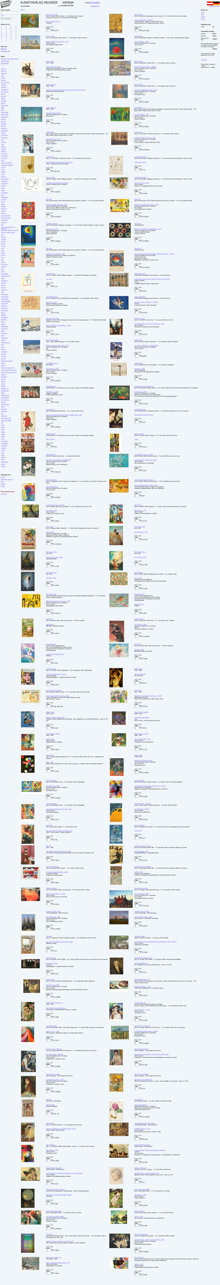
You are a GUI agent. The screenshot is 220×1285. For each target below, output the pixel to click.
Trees (3, 455)
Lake (2, 292)
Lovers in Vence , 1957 (141, 114)
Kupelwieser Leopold (140, 888)
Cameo (3, 133)
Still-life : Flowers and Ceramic (55, 717)
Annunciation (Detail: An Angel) (143, 415)
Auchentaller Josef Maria (53, 690)
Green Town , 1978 (140, 391)
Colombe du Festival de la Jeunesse (57, 183)
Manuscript (4, 310)
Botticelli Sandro (51, 386)
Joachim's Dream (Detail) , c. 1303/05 (146, 302)
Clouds (3, 167)
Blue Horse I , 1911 (140, 510)
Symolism (4, 445)
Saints (3, 406)
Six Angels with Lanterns (53, 113)
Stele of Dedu (50, 1105)
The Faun (49, 279)
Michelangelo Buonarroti (141, 979)
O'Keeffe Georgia (51, 1026)
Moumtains (4, 326)
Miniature (4, 315)
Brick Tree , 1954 (51, 302)
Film (2, 224)
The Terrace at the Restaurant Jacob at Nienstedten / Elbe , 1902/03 (155, 941)
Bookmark (4, 117)
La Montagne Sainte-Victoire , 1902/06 (146, 1031)
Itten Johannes (50, 1145)
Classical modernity (7, 165)
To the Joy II (138, 830)
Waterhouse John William (142, 1189)
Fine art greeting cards (8, 232)
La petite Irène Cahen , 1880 (55, 1079)
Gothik (3, 253)
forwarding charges (7, 479)
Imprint (3, 484)
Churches (4, 158)
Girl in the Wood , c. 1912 (142, 1009)
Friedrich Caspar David (53, 911)
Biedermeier (4, 105)
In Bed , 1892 (138, 872)
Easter (3, 204)
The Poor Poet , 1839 (52, 985)
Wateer (3, 457)
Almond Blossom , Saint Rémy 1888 (145, 460)
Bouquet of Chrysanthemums (143, 1079)
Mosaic (3, 324)
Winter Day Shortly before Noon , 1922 (146, 204)
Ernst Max (49, 825)
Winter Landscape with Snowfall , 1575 (58, 1262)
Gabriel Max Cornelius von (54, 1002)
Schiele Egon (138, 132)
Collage (3, 172)
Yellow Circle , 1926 (52, 229)
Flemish (3, 237)
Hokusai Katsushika (52, 318)
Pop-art (3, 379)
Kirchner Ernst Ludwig (141, 712)
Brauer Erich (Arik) (52, 14)
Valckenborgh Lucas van (53, 1257)
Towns (3, 450)
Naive (3, 335)
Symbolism (4, 443)
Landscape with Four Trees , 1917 (145, 137)
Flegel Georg (138, 1099)
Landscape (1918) (140, 162)
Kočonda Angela (139, 594)
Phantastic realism (6, 361)
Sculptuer (4, 409)
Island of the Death (52, 963)
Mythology (4, 333)
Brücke (3, 126)
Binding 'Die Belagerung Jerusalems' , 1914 (147, 229)
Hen (2, 260)
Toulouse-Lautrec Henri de (142, 846)
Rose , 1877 (138, 578)
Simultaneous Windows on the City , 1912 (59, 809)
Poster (3, 384)
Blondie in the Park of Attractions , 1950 (58, 601)
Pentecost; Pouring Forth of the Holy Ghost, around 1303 (152, 279)
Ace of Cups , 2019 (140, 557)
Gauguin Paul (138, 755)
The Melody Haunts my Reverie (56, 674)
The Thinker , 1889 (140, 624)
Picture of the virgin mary (8, 372)
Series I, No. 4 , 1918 (52, 1031)
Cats (2, 144)
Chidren (3, 146)
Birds (2, 110)
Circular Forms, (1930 (53, 786)
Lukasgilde (4, 303)
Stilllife (3, 436)
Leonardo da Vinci (140, 409)
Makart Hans (138, 669)
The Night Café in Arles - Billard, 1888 (145, 485)
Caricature (4, 135)
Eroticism (4, 208)
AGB (2, 481)
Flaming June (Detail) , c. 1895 (55, 893)
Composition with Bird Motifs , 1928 (57, 872)
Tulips (136, 439)
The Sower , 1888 (51, 510)
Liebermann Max (139, 936)
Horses (3, 267)
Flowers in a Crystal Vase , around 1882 (58, 460)
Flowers (3, 241)
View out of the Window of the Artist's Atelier (59, 942)
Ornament (4, 351)
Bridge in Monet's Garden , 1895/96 (145, 67)
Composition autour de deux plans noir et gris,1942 (150, 786)
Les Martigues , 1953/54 (141, 809)
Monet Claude (50, 36)
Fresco (3, 246)
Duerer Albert (50, 61)
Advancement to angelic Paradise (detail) (58, 1195)
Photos (3, 365)
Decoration (4, 192)
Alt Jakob (49, 936)
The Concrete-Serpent (53, 21)
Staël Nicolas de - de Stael (142, 803)
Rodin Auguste (138, 619)
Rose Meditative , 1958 (141, 41)
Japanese (4, 289)
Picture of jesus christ (7, 367)
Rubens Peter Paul (140, 1168)
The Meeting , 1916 (52, 1150)
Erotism (3, 211)
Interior (3, 285)
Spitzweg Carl (50, 979)
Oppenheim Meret (51, 296)
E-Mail (3, 486)
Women (3, 466)
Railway (3, 386)
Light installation (6, 301)
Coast (3, 169)
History (3, 262)
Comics (3, 176)
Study (3, 439)
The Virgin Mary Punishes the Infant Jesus (59, 831)
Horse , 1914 (50, 532)
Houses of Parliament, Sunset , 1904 (145, 90)
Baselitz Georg (139, 1257)
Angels (3, 78)
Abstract (3, 71)
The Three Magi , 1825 (141, 893)
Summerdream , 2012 (141, 532)
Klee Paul (49, 199)
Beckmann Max (139, 434)
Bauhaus (3, 101)
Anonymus (137, 223)
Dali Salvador (138, 36)
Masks (3, 312)
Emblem (3, 206)
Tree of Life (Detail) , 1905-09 (143, 20)
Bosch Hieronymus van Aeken (55, 1189)
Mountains (4, 328)
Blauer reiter (5, 114)
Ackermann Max (139, 825)
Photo (3, 363)
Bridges (3, 119)
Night (2, 345)
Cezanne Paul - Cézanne (142, 1026)
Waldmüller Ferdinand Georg (143, 958)
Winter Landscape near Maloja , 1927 (57, 345)
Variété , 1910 (50, 739)
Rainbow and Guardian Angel (55, 654)
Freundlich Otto (139, 780)
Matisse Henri (50, 712)
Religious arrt (5, 395)
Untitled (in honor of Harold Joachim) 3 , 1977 (60, 1241)
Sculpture (4, 411)
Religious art (5, 397)
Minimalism (4, 317)
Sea (2, 413)
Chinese (3, 151)
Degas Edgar (50, 1123)
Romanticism (5, 404)
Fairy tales (4, 220)
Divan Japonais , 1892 (141, 851)
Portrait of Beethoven (140, 963)
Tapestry (3, 448)
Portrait (3, 381)
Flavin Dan (49, 1234)
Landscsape (5, 299)
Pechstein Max (139, 1211)
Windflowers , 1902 (140, 1195)
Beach (3, 103)
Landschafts (5, 296)
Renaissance (5, 400)
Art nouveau (5, 91)
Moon (2, 322)
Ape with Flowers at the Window (56, 1008)
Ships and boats (6, 418)
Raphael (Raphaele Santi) (142, 1145)
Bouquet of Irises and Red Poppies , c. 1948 (148, 696)
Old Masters (5, 63)
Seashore (4, 416)
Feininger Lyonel (139, 318)
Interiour (3, 287)
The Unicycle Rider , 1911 (142, 739)
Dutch (3, 202)
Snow (2, 425)
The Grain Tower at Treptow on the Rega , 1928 (149, 324)
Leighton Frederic (51, 888)
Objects (3, 349)
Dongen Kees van (140, 1002)
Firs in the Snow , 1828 (53, 917)
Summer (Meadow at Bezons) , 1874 (57, 41)
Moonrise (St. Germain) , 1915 (55, 254)
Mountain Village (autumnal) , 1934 (56, 204)
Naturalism (4, 338)
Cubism (3, 185)
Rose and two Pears (140, 1105)
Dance (3, 188)
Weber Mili (49, 619)
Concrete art (5, 179)
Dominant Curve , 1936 (141, 183)
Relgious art (4, 388)
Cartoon (3, 142)
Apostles (3, 87)
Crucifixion (4, 183)
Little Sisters (50, 624)
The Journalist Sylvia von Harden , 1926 (58, 851)
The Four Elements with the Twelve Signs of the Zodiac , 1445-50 (154, 254)
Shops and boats (6, 420)
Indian (3, 278)
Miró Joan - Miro (51, 594)
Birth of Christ (50, 439)
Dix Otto (48, 846)
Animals (3, 80)
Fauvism (3, 222)
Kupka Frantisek (51, 480)
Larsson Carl (50, 409)
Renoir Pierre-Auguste (141, 1049)
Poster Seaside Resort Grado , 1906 (57, 696)
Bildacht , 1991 (138, 1264)
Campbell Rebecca (52, 363)
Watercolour (5, 462)
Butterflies (4, 128)
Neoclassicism (5, 342)
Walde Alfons (138, 340)
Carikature (4, 137)
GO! (2, 15)
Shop (22, 9)
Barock (3, 94)
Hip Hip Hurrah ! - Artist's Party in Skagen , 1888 (149, 1239)
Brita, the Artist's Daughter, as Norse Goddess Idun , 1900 (64, 415)
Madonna (4, 306)
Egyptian (48, 1099)
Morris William (138, 572)
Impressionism (5, 276)
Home (203, 12)
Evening (3, 213)
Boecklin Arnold (51, 958)
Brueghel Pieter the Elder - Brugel (144, 1123)
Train (2, 452)
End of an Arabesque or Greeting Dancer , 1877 (60, 1128)
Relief (2, 393)
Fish (2, 234)
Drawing (3, 199)
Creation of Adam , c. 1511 (142, 986)
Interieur (3, 283)
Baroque (3, 96)
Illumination (4, 273)
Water (3, 459)
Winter (3, 464)
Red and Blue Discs (52, 487)
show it (3, 477)
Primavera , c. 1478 (52, 391)
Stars (2, 429)
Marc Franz (138, 505)
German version (215, 6)
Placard (3, 374)
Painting (3, 354)
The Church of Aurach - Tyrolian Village (146, 345)
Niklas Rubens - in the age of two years (146, 1173)
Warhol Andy (50, 755)
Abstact (3, 68)
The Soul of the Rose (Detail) (55, 1216)
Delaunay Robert (51, 780)
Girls (2, 250)
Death (3, 190)
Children (3, 149)
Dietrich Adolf (138, 363)
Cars (2, 140)
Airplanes (4, 73)
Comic (3, 174)
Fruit (2, 248)
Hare (2, 257)
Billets (3, 107)
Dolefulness (4, 197)
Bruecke (3, 121)
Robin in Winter (139, 604)
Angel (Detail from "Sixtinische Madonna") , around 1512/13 (64, 1173)
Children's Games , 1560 (142, 1128)
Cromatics (4, 181)
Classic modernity (6, 163)
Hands (3, 255)
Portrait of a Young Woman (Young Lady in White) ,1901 (151, 1054)
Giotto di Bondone (139, 273)
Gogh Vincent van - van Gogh (143, 454)
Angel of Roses (139, 649)
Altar (2, 75)
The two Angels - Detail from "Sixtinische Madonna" (150, 1150)
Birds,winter (4, 112)
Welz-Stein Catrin (139, 526)
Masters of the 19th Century (9, 59)
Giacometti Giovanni (52, 340)
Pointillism (4, 377)
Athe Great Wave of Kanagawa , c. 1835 (58, 325)
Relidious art (5, 390)
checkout (204, 59)
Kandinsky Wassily (140, 157)
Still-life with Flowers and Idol (143, 760)
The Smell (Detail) (139, 674)
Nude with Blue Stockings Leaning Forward (59, 162)
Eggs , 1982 (49, 762)
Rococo (3, 402)
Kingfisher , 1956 (139, 368)
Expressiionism (5, 215)
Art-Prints (4, 494)
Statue (3, 432)
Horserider (4, 264)
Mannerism (4, 308)
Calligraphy (4, 130)
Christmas (4, 153)
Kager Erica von (51, 84)
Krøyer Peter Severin (141, 1234)
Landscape (4, 294)
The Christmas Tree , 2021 (54, 557)
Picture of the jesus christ (9, 370)
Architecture (5, 89)
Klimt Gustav (138, 14)
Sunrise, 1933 (138, 1216)
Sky (2, 423)
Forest (3, 244)
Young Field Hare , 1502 (53, 67)
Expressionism (5, 218)
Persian (3, 358)
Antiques (3, 85)
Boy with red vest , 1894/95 (54, 1054)
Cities (2, 160)
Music (3, 331)
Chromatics (4, 156)
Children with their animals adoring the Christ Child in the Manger (66, 90)
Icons (2, 271)
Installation (4, 280)
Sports (3, 427)
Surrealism (4, 441)
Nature (3, 340)
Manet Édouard (51, 454)
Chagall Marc (138, 107)
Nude (2, 347)
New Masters (5, 61)
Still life (3, 434)
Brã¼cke (4, 124)
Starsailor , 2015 (51, 578)
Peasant (3, 356)
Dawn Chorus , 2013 (52, 368)
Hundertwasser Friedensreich (143, 386)
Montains (4, 319)
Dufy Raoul (137, 690)
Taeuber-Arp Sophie (52, 866)
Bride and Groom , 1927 (53, 139)
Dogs (2, 195)
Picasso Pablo (50, 177)
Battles (3, 98)
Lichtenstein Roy (51, 669)
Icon (2, 269)
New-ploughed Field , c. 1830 (143, 917)
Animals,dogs (5, 82)
